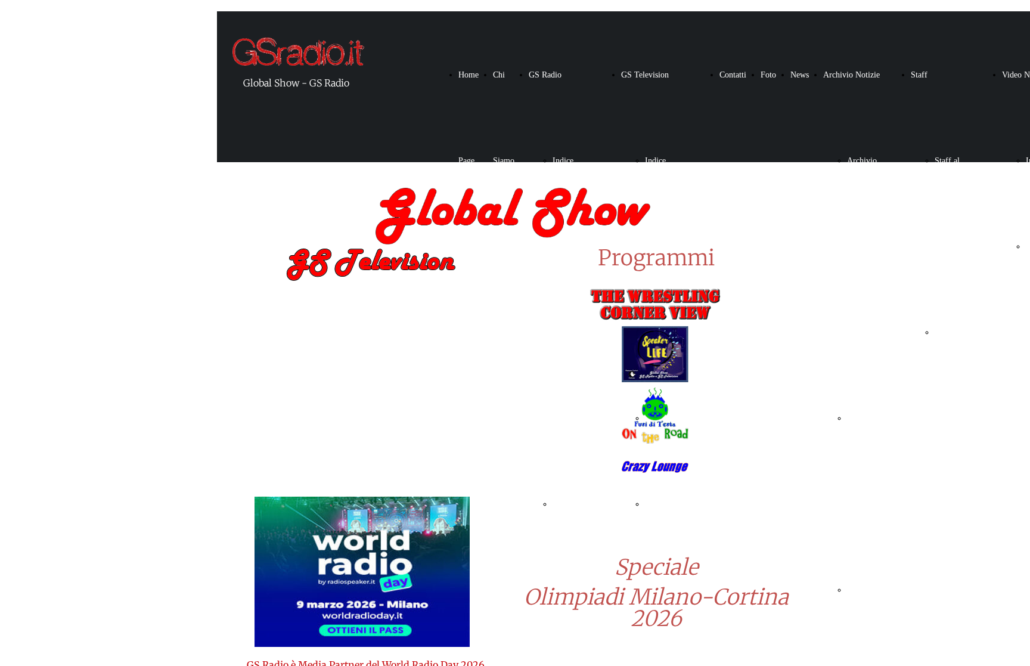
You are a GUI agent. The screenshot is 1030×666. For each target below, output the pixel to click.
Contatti (732, 74)
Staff (919, 74)
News (799, 74)
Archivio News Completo (863, 246)
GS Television (645, 74)
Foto (768, 74)
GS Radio (545, 74)
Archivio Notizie (851, 74)
